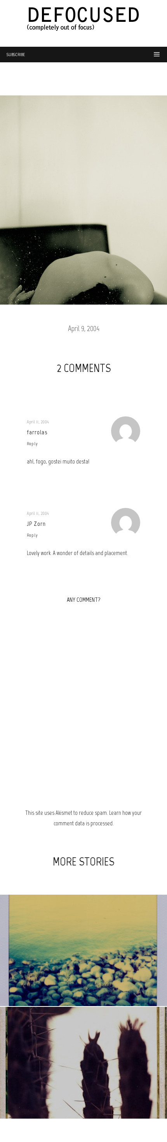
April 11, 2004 (38, 422)
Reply (32, 443)
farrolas (37, 432)
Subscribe (16, 54)
